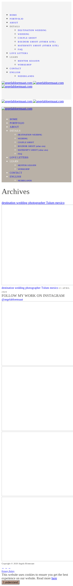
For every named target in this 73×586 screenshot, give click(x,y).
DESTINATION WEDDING (32, 30)
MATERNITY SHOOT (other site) (38, 45)
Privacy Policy (8, 571)
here (54, 578)
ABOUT (14, 23)
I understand (10, 582)
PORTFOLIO (17, 19)
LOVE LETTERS (19, 53)
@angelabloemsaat (12, 299)
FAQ (20, 49)
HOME (13, 15)
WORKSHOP (25, 65)
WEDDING (23, 34)
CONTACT (15, 68)
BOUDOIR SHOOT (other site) (37, 42)
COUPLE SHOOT (27, 38)
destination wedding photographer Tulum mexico (33, 202)
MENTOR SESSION (29, 61)
